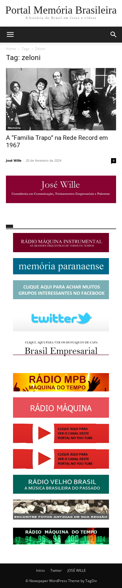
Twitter (56, 570)
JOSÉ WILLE (77, 570)
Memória (14, 128)
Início (40, 570)
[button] (10, 35)
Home (11, 48)
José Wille (14, 160)
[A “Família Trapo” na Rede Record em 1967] (61, 99)
